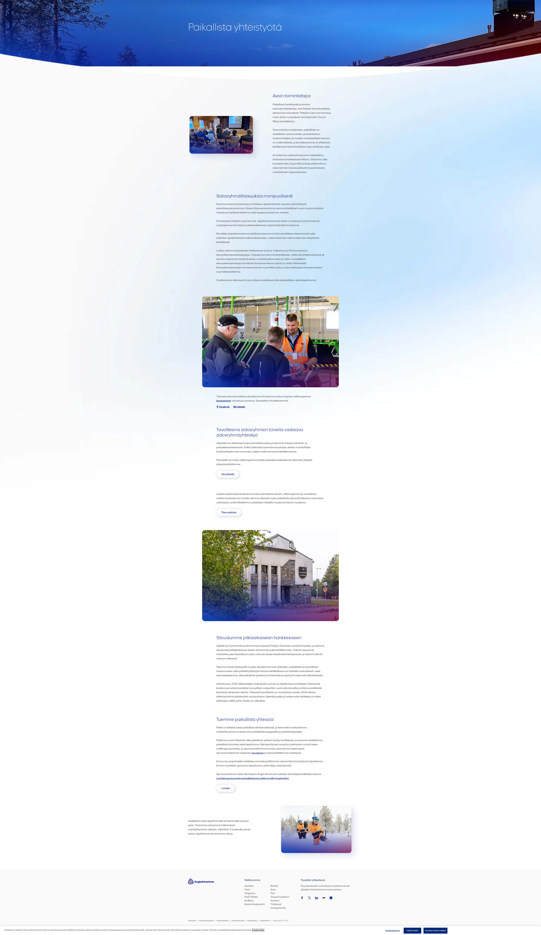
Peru (272, 893)
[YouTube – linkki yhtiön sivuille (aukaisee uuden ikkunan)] (331, 897)
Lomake (228, 789)
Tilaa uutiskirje (231, 513)
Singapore (249, 893)
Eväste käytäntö (223, 921)
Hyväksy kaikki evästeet (435, 931)
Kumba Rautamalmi (254, 904)
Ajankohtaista (223, 400)
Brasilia (274, 886)
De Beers (249, 900)
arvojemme (258, 753)
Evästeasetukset (392, 931)
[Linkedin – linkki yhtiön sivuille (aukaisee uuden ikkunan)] (316, 897)
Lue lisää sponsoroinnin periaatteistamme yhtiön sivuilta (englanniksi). (252, 778)
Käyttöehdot (265, 921)
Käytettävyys (252, 921)
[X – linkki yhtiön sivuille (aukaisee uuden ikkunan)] (309, 897)
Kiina (273, 889)
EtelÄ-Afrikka (251, 897)
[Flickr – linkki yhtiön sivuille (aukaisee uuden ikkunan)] (323, 897)
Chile (247, 889)
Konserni (274, 900)
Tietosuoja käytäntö (206, 921)
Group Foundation (279, 897)
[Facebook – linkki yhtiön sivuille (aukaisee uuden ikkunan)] (302, 897)
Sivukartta (192, 921)
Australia (249, 886)
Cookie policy (258, 930)
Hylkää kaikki (412, 931)
